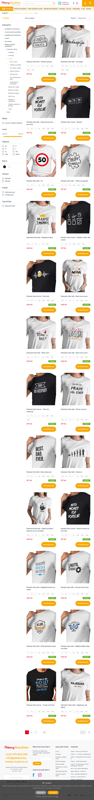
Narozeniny (14, 74)
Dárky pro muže (13, 87)
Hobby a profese (15, 65)
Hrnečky (11, 55)
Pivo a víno (13, 62)
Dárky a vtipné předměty (10, 45)
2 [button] (31, 732)
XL (43, 66)
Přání (8, 112)
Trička (10, 59)
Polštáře (11, 52)
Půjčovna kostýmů (20, 9)
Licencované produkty (13, 32)
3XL (28, 70)
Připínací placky (13, 93)
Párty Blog (76, 9)
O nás (83, 9)
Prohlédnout (48, 79)
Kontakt (5, 13)
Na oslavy (8, 41)
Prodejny (62, 9)
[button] (85, 3)
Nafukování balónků (51, 9)
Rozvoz (68, 9)
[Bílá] (9, 166)
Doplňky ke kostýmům (13, 35)
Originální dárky (12, 49)
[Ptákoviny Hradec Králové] (11, 3)
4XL (33, 70)
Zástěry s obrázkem (11, 100)
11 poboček (65, 4)
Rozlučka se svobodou (14, 83)
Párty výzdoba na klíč (35, 9)
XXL (47, 66)
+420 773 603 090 (16, 754)
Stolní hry (11, 96)
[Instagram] (77, 3)
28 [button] (44, 732)
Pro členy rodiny (15, 68)
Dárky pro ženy (13, 90)
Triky (10, 109)
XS (62, 66)
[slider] (3, 136)
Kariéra (88, 9)
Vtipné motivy (14, 71)
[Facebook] (74, 3)
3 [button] (36, 732)
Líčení (7, 38)
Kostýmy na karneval (12, 29)
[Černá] (4, 166)
